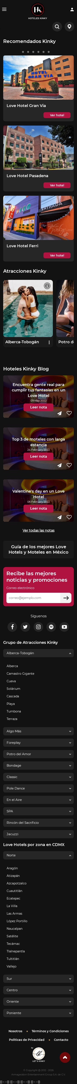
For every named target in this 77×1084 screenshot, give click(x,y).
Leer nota (38, 407)
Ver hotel (57, 115)
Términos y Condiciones (50, 1031)
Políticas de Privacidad (26, 1040)
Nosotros (15, 1031)
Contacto (61, 1040)
